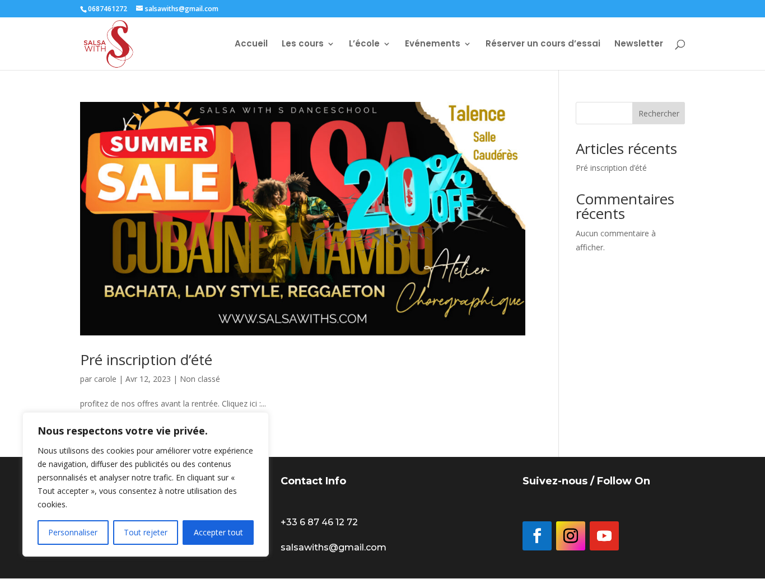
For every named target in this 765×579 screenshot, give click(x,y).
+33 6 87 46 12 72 (319, 522)
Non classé (200, 378)
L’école (364, 44)
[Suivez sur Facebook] (537, 535)
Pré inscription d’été (146, 359)
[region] (145, 484)
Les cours (303, 44)
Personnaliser (72, 532)
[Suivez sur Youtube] (604, 535)
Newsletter (638, 44)
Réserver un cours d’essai (543, 44)
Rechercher (658, 113)
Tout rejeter (145, 532)
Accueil (251, 44)
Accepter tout (218, 532)
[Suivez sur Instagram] (570, 535)
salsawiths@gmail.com (333, 547)
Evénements (432, 44)
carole (105, 378)
